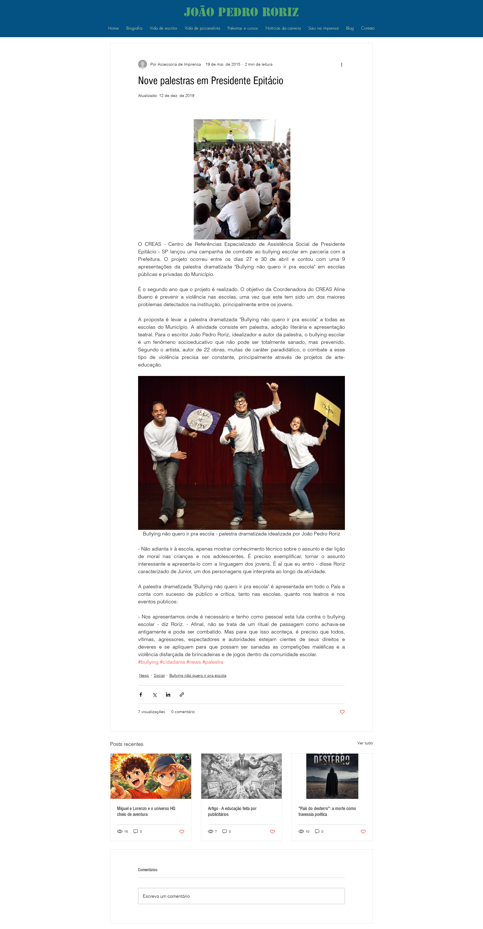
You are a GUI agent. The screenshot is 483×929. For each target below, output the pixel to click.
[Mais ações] (341, 64)
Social (159, 675)
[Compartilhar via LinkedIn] (168, 694)
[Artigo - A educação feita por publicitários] (241, 776)
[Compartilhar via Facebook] (140, 694)
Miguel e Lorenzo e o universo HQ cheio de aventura (146, 811)
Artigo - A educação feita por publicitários (232, 811)
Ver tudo (365, 742)
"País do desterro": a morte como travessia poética (327, 811)
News (144, 675)
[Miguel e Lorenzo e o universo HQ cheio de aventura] (150, 776)
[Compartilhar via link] (181, 694)
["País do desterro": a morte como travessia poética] (332, 776)
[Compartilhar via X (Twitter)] (154, 694)
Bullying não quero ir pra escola (197, 675)
